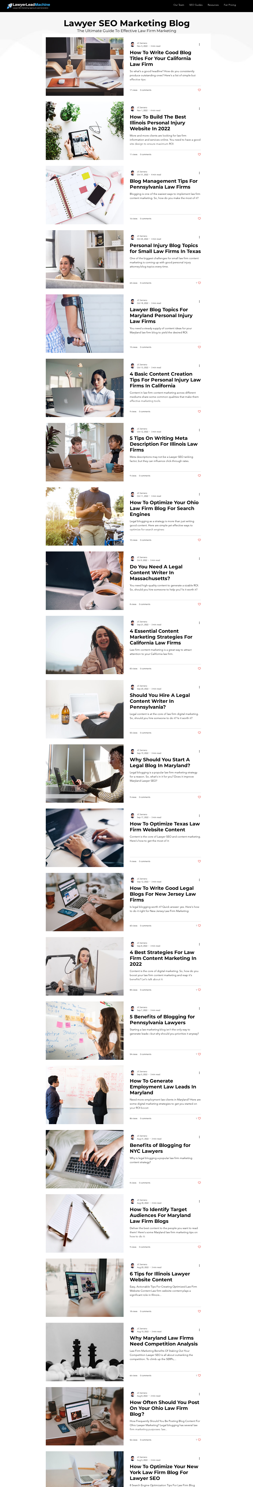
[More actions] (200, 44)
